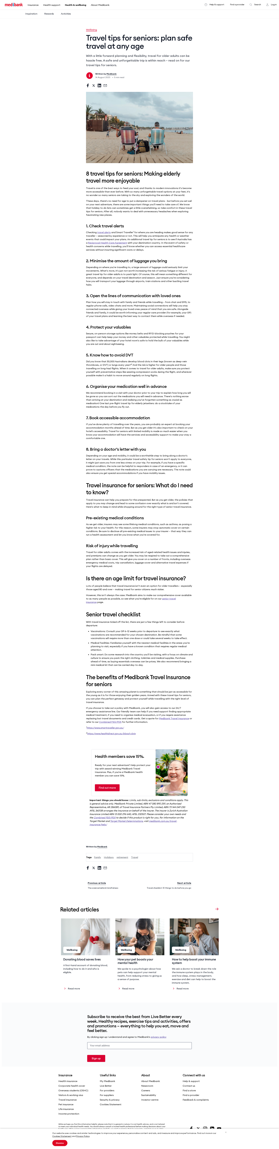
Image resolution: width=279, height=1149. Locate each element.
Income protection (68, 1113)
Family (97, 857)
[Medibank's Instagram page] (205, 1128)
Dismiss (60, 1143)
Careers (145, 1090)
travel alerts (104, 232)
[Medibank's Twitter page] (198, 1128)
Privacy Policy (83, 1136)
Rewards (49, 13)
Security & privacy (110, 1099)
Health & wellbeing (75, 4)
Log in (274, 4)
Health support (51, 4)
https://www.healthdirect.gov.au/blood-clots (111, 733)
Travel (134, 857)
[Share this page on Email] (105, 85)
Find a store (189, 1090)
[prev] (211, 909)
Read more (74, 988)
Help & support (216, 4)
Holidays (109, 857)
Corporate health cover (71, 1085)
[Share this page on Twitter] (93, 85)
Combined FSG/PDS (110, 721)
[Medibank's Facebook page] (191, 1128)
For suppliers (107, 1095)
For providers (107, 1090)
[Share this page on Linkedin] (99, 85)
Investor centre (149, 1099)
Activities (66, 13)
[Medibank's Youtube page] (219, 1128)
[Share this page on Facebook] (88, 85)
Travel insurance (67, 1099)
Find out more (107, 787)
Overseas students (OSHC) (73, 1090)
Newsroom (147, 1085)
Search (257, 4)
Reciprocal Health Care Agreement (107, 242)
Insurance (33, 4)
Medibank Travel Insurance (174, 718)
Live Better (106, 1085)
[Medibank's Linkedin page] (212, 1128)
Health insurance (67, 1081)
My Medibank (107, 1081)
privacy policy (158, 1036)
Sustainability (148, 1095)
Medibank (112, 74)
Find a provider (237, 4)
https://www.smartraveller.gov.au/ (105, 727)
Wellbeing (91, 29)
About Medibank (100, 4)
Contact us (189, 1085)
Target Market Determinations (126, 821)
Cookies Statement (61, 1136)
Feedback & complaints (196, 1099)
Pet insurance (65, 1104)
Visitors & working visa (70, 1095)
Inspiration (31, 13)
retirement (122, 857)
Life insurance (66, 1109)
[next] (217, 909)
